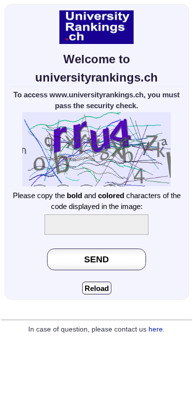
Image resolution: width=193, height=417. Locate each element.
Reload (97, 288)
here (155, 329)
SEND (96, 259)
